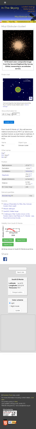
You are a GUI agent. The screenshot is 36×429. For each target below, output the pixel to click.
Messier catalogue (9, 208)
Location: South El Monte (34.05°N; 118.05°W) (28, 9)
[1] (31, 183)
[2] (4, 152)
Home (4, 22)
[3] (8, 154)
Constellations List (23, 22)
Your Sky (12, 22)
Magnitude (5, 175)
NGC (2, 155)
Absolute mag (6, 195)
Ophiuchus (29, 171)
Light (12, 303)
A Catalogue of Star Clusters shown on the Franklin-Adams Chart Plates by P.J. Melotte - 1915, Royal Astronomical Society (18, 216)
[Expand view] (31, 98)
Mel (2, 157)
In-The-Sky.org (10, 7)
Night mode (14, 306)
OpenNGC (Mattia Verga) (10, 211)
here (16, 401)
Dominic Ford (7, 395)
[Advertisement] (18, 333)
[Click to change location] (18, 129)
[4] (6, 156)
